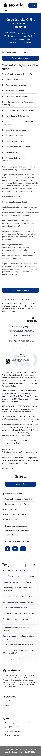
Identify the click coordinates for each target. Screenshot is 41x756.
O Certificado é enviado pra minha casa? (18, 644)
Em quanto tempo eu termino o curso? (18, 596)
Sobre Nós (8, 701)
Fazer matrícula (21, 484)
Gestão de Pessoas (11, 535)
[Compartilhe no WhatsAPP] (23, 548)
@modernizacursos (14, 731)
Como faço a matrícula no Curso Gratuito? (19, 576)
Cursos (7, 705)
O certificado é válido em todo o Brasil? (18, 613)
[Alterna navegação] (6, 10)
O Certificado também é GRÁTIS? (16, 607)
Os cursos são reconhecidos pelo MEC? (18, 602)
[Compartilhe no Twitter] (15, 548)
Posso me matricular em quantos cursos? (19, 582)
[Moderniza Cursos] (14, 5)
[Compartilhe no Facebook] (7, 548)
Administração (10, 531)
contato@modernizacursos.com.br (19, 723)
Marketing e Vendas (22, 531)
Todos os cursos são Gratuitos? (15, 570)
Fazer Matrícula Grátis (20, 58)
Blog (6, 709)
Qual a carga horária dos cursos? (15, 659)
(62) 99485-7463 (13, 727)
